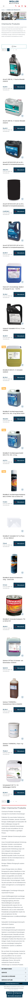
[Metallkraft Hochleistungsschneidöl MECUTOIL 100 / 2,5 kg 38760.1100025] (14, 439)
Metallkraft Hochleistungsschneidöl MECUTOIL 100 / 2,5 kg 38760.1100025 (13, 454)
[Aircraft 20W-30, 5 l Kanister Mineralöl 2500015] (14, 107)
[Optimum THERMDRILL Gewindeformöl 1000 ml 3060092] (14, 688)
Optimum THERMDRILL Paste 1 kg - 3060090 (13, 744)
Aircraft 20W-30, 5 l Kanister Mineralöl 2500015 (14, 122)
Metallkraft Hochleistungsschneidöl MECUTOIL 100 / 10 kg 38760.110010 (13, 412)
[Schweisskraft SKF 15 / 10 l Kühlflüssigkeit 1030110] (14, 771)
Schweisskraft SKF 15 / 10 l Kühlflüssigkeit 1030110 (11, 786)
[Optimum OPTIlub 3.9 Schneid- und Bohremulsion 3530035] (14, 646)
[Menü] (3, 6)
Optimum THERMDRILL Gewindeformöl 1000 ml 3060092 (12, 703)
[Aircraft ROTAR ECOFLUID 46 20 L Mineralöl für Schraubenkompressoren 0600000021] (14, 148)
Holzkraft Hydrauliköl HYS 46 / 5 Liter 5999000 (14, 329)
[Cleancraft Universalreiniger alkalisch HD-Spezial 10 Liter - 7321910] (14, 273)
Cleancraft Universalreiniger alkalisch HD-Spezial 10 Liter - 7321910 (13, 288)
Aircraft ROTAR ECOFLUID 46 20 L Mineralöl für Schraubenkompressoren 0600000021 (13, 163)
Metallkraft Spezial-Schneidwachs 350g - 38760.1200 (12, 578)
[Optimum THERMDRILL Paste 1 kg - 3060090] (14, 730)
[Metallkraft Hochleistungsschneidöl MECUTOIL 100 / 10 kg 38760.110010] (14, 397)
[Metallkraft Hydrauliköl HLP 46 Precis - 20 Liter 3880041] (14, 522)
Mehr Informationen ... (14, 990)
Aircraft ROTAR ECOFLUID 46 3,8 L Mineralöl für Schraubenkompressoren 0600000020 (13, 246)
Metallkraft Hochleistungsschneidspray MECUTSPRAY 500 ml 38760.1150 (14, 495)
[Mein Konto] (19, 6)
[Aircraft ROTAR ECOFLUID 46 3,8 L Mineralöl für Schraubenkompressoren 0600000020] (14, 231)
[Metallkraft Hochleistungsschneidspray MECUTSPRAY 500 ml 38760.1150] (14, 480)
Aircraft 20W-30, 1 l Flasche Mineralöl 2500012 (13, 80)
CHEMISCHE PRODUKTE (13, 9)
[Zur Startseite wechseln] (14, 2)
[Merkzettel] (22, 6)
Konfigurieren (18, 993)
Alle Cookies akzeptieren (14, 996)
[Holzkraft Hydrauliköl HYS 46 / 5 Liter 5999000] (14, 314)
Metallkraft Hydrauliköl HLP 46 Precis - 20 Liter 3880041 (13, 537)
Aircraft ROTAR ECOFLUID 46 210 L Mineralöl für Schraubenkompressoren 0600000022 (13, 205)
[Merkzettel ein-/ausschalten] (22, 74)
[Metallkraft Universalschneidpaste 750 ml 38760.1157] (14, 605)
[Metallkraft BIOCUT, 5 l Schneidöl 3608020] (14, 356)
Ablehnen (9, 993)
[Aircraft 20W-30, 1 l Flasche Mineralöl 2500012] (14, 65)
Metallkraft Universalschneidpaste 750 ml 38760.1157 (14, 620)
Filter (14, 46)
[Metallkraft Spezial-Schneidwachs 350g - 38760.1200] (14, 563)
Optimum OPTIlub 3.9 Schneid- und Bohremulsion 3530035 (13, 661)
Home (3, 9)
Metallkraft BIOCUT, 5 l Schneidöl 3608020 (12, 371)
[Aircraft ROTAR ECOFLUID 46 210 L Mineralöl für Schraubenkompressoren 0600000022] (14, 190)
